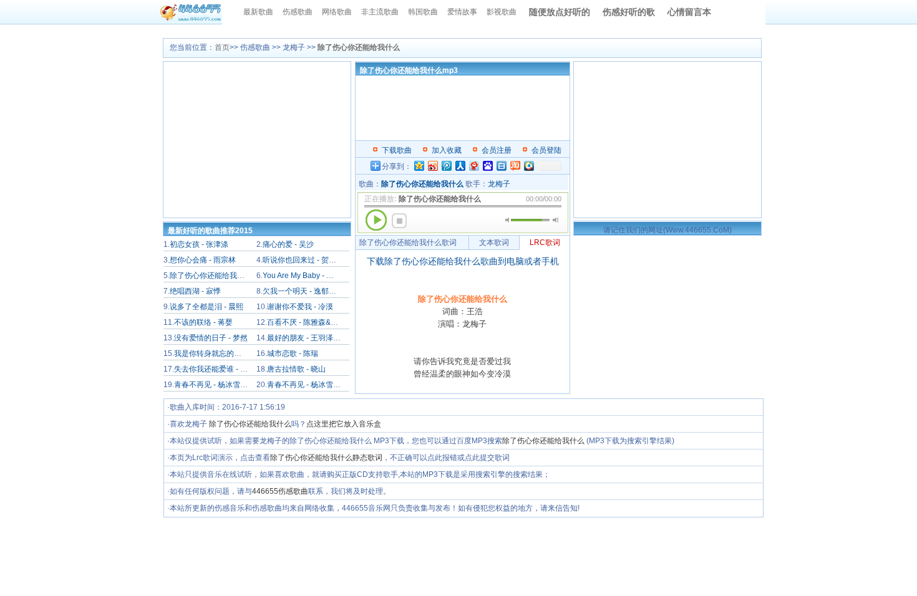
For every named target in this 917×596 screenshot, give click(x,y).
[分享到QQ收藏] (528, 165)
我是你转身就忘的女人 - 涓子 (222, 353)
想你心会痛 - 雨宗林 (203, 260)
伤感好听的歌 (629, 12)
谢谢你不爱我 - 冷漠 (300, 306)
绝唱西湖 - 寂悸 (195, 291)
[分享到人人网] (460, 165)
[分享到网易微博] (473, 165)
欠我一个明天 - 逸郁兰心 (303, 291)
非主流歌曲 (380, 11)
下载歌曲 (397, 150)
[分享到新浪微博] (432, 165)
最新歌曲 (258, 11)
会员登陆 (546, 150)
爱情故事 (462, 11)
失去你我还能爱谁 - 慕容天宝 (222, 369)
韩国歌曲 (423, 11)
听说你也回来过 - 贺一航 (303, 260)
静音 (508, 220)
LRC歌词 (545, 242)
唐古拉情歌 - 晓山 (296, 369)
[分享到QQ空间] (418, 165)
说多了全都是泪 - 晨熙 (206, 306)
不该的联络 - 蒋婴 (203, 322)
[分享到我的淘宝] (515, 165)
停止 (399, 220)
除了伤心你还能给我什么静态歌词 (326, 457)
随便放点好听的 (559, 12)
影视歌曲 (502, 11)
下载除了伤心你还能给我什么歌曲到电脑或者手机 (463, 261)
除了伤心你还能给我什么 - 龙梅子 (225, 275)
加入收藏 (447, 150)
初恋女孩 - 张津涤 (199, 244)
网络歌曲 (337, 11)
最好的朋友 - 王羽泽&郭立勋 (314, 338)
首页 (222, 47)
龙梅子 (499, 184)
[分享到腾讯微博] (446, 165)
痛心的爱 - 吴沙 (288, 244)
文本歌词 (494, 242)
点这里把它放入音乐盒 (343, 424)
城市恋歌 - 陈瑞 (292, 353)
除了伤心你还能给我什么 (250, 424)
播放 (376, 220)
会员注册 (497, 150)
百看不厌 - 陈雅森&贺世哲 (310, 322)
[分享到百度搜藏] (487, 165)
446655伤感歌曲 (280, 491)
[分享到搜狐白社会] (501, 165)
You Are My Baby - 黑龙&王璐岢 (316, 275)
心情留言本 (689, 12)
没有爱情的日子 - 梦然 (211, 338)
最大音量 (555, 220)
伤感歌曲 (298, 11)
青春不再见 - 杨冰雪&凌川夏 (314, 384)
